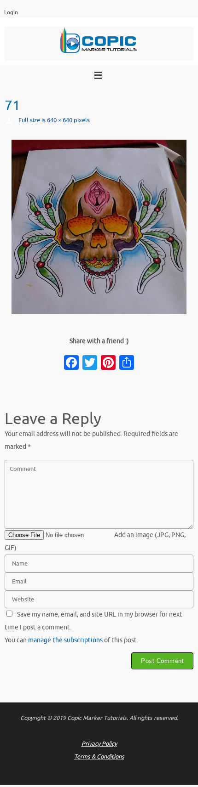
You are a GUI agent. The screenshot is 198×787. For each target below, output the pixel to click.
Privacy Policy (99, 743)
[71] (99, 227)
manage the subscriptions (65, 640)
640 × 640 (59, 120)
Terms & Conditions (99, 756)
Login (11, 12)
